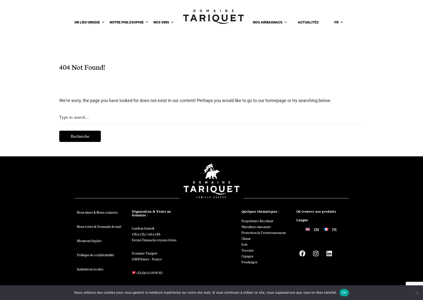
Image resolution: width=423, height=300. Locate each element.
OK (344, 292)
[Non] (416, 292)
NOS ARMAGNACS (267, 22)
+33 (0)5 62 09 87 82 (149, 272)
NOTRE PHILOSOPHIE (127, 22)
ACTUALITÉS (308, 22)
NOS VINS (161, 22)
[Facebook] (302, 253)
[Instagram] (316, 253)
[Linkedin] (329, 253)
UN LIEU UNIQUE (87, 22)
